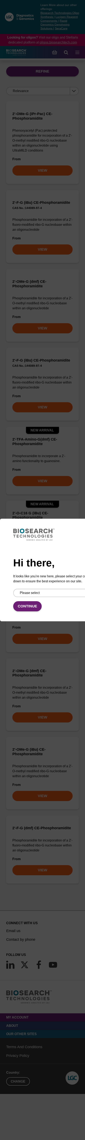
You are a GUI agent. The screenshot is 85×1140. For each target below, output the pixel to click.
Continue (27, 606)
